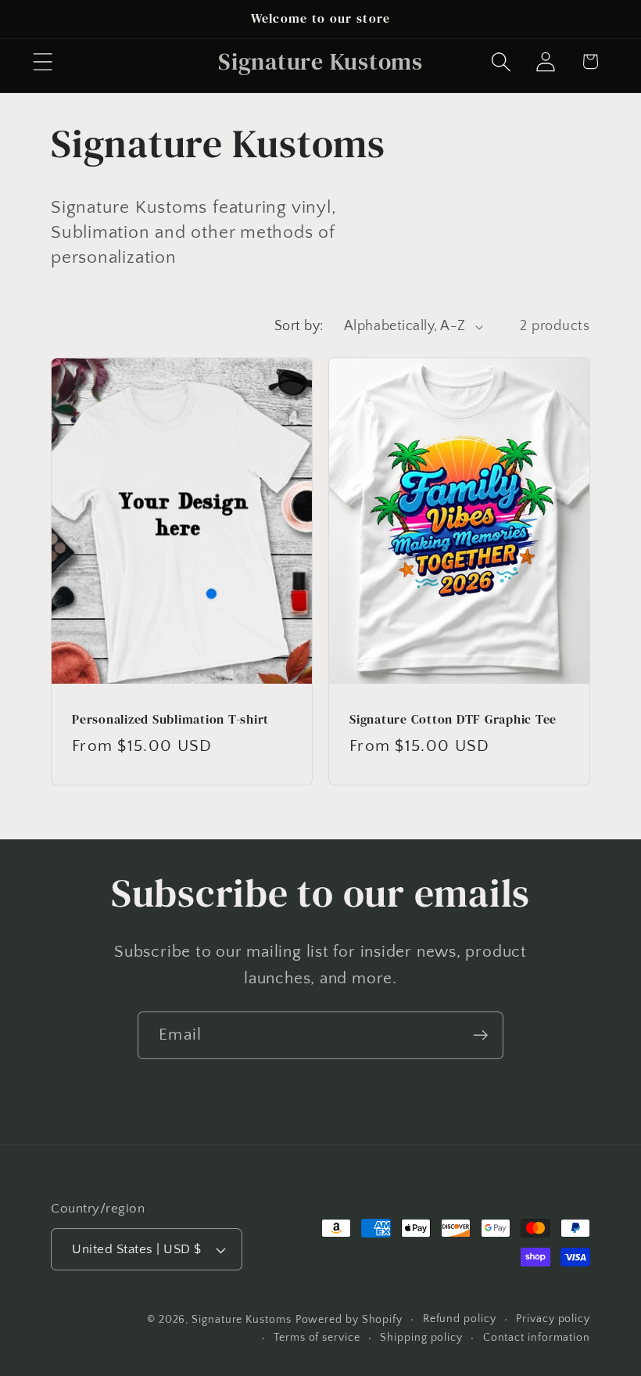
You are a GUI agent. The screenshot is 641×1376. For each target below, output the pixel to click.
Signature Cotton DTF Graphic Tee (453, 720)
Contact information (536, 1337)
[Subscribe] (480, 1035)
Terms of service (317, 1337)
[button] (42, 61)
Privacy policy (553, 1319)
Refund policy (459, 1319)
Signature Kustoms (241, 1319)
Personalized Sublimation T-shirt (170, 720)
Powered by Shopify (349, 1319)
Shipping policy (421, 1337)
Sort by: (299, 326)
